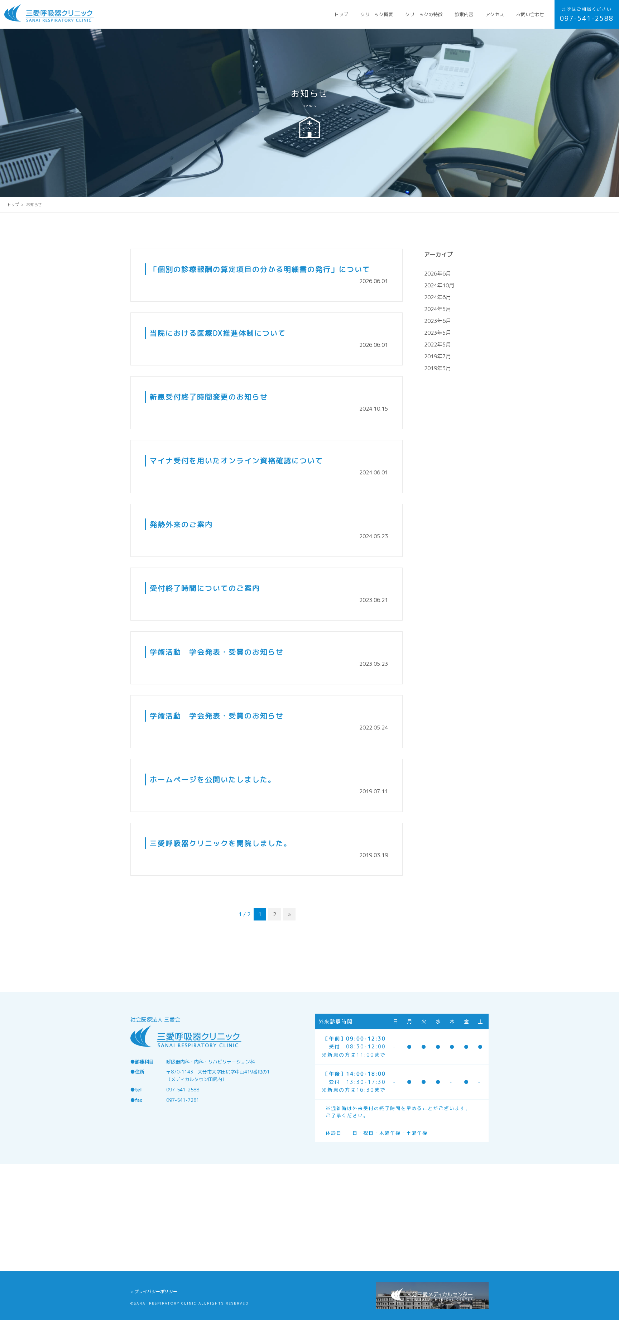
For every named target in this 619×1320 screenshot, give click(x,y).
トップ (341, 14)
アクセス (494, 14)
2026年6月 (437, 273)
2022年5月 (437, 344)
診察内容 (464, 14)
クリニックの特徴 (423, 14)
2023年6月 (437, 321)
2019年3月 (437, 368)
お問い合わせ (530, 14)
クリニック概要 (376, 14)
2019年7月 (437, 356)
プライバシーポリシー (155, 1291)
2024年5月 (437, 309)
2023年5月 (437, 332)
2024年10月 (439, 285)
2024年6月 (437, 297)
